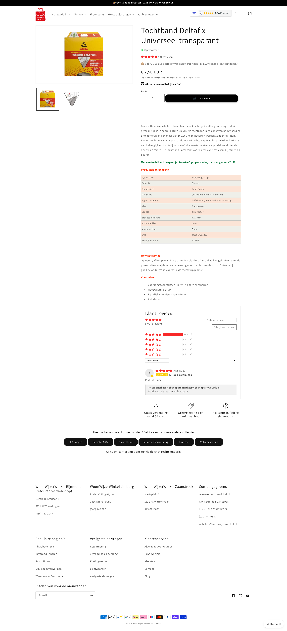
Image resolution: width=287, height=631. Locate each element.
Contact (149, 569)
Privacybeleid (152, 554)
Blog (147, 576)
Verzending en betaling (104, 554)
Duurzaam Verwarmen (49, 569)
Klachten (149, 561)
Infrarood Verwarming (156, 442)
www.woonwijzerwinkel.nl (214, 494)
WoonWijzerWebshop (142, 623)
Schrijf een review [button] (224, 327)
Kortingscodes (98, 561)
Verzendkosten (161, 77)
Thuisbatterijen (45, 546)
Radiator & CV (100, 442)
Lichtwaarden (98, 569)
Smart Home (126, 442)
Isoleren (183, 442)
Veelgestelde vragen (102, 576)
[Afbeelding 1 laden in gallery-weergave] (47, 99)
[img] (164, 371)
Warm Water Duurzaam (49, 576)
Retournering (98, 546)
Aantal (144, 91)
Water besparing (209, 442)
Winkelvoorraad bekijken (160, 84)
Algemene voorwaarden (158, 546)
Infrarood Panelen (46, 554)
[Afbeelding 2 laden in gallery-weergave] (72, 99)
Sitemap (157, 623)
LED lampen (75, 442)
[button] (61, 14)
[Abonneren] (91, 595)
